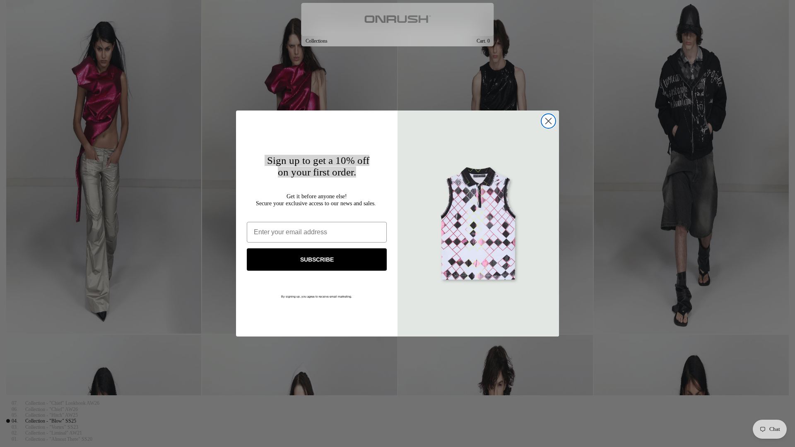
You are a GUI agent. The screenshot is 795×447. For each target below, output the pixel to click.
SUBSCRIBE (317, 259)
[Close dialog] (548, 121)
